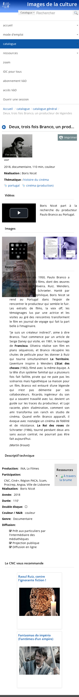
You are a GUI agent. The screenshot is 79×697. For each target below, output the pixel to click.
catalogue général (45, 109)
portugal (14, 185)
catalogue (23, 109)
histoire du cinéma (36, 180)
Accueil (8, 109)
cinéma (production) (39, 185)
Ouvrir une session (16, 99)
